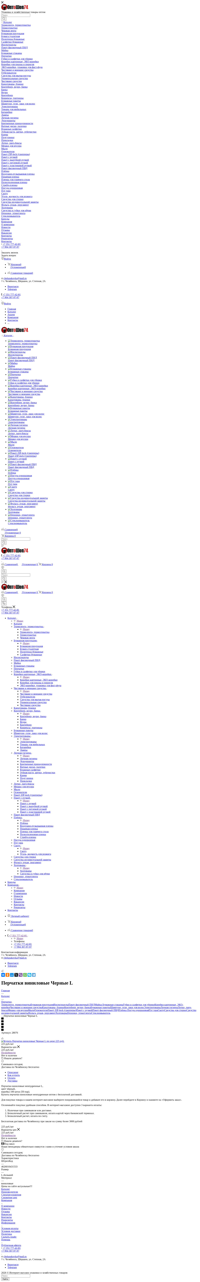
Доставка (12, 1080)
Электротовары (28, 741)
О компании (7, 1206)
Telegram (12, 289)
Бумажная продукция (31, 646)
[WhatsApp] (25, 975)
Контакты (6, 1217)
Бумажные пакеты (100, 1007)
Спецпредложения (11, 1194)
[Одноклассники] (7, 975)
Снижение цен (9, 1197)
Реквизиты (7, 1220)
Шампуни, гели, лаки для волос (127, 1007)
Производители (9, 1192)
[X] (16, 975)
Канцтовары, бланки (53, 1007)
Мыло (31, 1010)
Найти (5, 1279)
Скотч (23, 851)
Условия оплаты (9, 1228)
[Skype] (29, 975)
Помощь (5, 1239)
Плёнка (24, 823)
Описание (13, 1072)
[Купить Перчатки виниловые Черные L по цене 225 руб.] (32, 1041)
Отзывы (5, 1211)
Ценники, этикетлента (79, 1013)
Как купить (14, 1075)
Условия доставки (10, 1231)
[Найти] (3, 19)
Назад (20, 621)
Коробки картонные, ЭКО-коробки (39, 680)
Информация (8, 1222)
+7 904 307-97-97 (10, 247)
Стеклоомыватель (100, 1013)
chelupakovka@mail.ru (15, 278)
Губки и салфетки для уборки (139, 1004)
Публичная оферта (11, 1245)
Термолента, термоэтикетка (34, 632)
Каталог (18, 623)
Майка (98, 1004)
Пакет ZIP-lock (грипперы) (62, 1010)
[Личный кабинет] (2, 567)
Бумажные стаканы (112, 1004)
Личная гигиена (28, 758)
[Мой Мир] (12, 975)
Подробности (8, 1052)
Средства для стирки (175, 1010)
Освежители (41, 1010)
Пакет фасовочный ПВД (105, 1010)
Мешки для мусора (18, 1010)
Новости (5, 1208)
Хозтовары (26, 871)
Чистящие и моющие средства (36, 694)
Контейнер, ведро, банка (33, 716)
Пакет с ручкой (28, 803)
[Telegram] (34, 975)
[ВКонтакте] (3, 975)
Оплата (11, 1078)
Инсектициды (60, 1004)
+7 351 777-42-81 (12, 244)
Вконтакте (13, 286)
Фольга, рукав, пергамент (42, 1013)
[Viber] (20, 975)
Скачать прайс (9, 1236)
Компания (19, 890)
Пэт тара (153, 1010)
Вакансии (6, 1214)
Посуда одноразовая (138, 1010)
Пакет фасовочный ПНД (81, 1004)
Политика (6, 1234)
